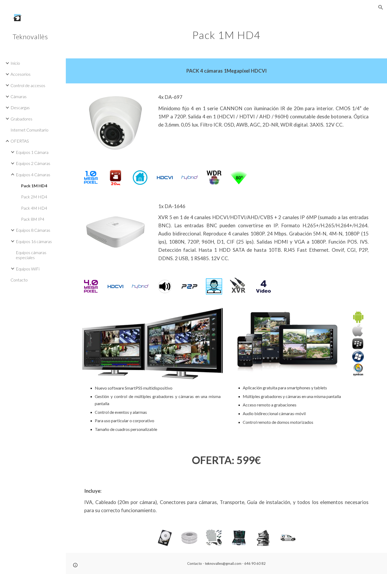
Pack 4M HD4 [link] (34, 207)
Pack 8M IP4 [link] (32, 218)
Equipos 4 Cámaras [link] (33, 174)
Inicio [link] (15, 63)
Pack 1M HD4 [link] (34, 185)
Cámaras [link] (19, 96)
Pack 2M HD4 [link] (34, 196)
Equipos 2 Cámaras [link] (33, 163)
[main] (226, 33)
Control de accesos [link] (28, 85)
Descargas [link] (20, 107)
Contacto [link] (19, 279)
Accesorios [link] (21, 74)
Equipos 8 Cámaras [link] (33, 230)
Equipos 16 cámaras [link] (34, 241)
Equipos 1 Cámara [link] (32, 152)
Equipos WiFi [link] (27, 268)
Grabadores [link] (21, 118)
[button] (380, 7)
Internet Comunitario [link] (29, 129)
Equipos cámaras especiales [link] (31, 255)
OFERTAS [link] (20, 140)
